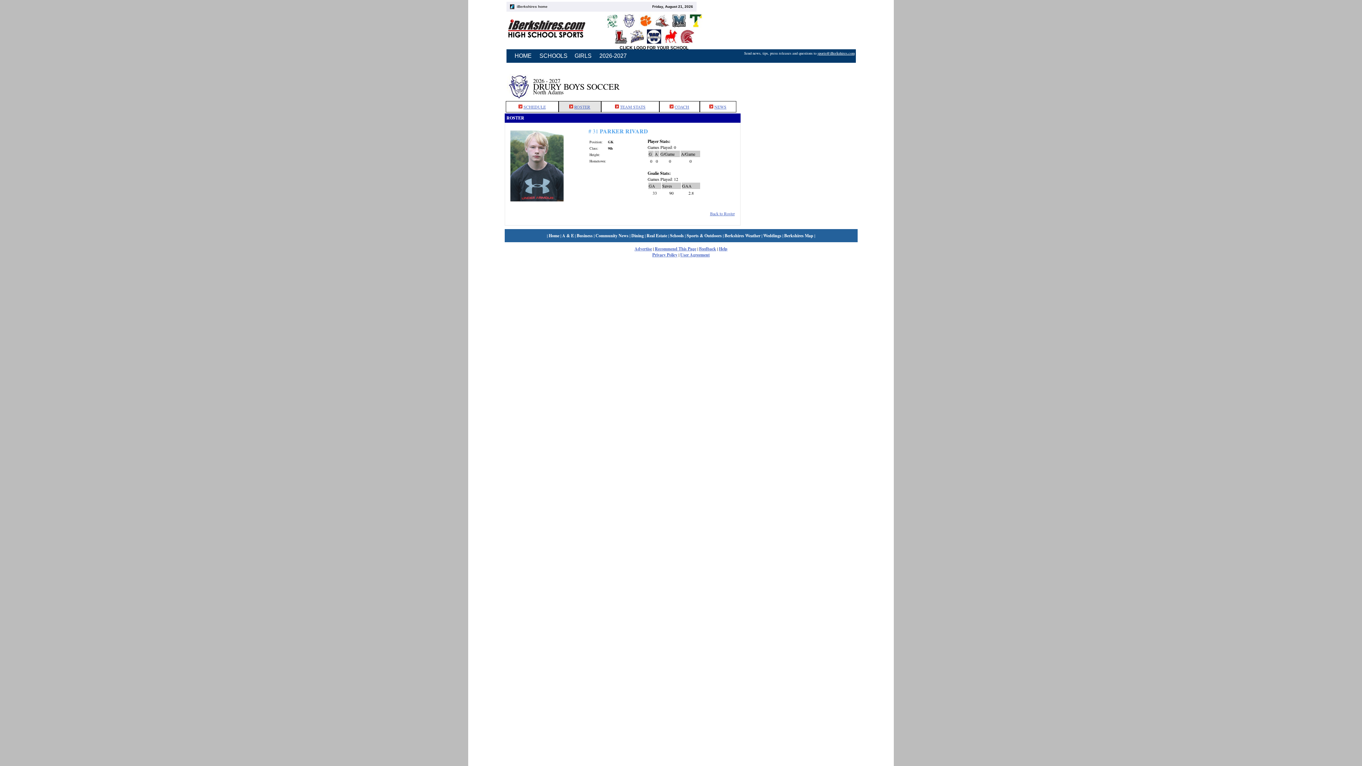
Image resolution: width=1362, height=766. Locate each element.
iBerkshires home (532, 7)
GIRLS (583, 56)
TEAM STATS (633, 107)
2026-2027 (613, 56)
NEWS (720, 107)
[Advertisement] (799, 82)
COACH (682, 107)
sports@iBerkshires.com (836, 53)
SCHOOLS (553, 56)
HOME (523, 56)
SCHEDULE (535, 107)
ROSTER (582, 107)
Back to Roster (722, 213)
